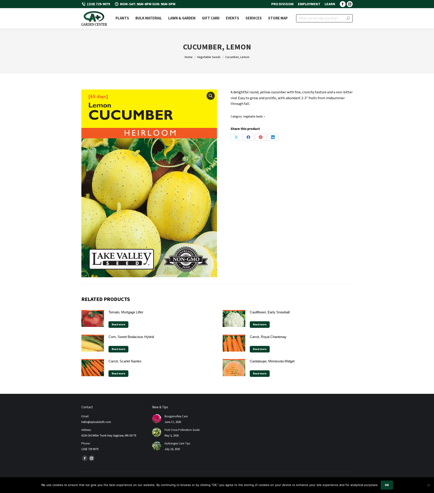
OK (387, 485)
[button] (211, 96)
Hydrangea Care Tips (177, 443)
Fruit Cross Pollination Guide (182, 430)
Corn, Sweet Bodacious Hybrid (131, 337)
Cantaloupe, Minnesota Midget (272, 361)
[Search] (348, 18)
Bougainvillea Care (176, 416)
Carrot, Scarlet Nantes (125, 361)
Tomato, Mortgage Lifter (125, 312)
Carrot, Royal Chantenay (268, 337)
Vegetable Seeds (253, 117)
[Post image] (156, 418)
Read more (118, 324)
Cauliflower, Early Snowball (270, 312)
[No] (428, 485)
